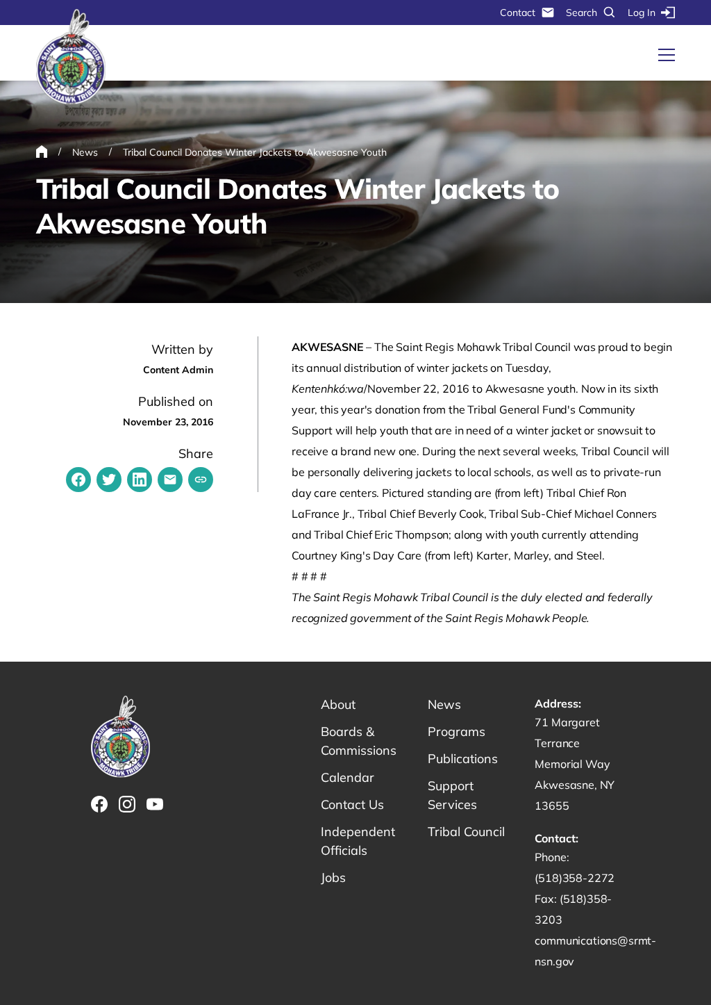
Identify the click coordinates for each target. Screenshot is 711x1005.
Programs (456, 732)
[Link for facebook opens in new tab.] (99, 804)
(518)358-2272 (574, 878)
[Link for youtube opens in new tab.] (155, 804)
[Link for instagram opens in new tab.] (127, 804)
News (444, 704)
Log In (641, 12)
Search (581, 12)
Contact (517, 12)
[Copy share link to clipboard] (201, 480)
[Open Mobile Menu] (666, 55)
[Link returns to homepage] (71, 57)
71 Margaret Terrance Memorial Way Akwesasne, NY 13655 (574, 763)
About (338, 704)
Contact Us (352, 804)
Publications (463, 759)
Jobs (333, 877)
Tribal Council (466, 832)
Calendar (347, 777)
